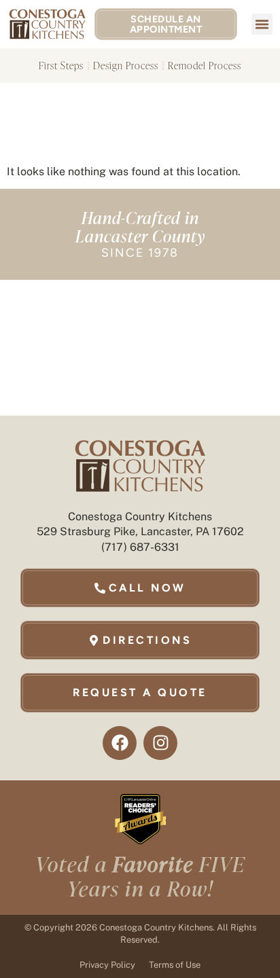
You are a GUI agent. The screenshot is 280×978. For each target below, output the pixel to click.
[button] (262, 24)
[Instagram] (160, 743)
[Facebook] (120, 743)
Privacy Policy (107, 965)
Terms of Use (174, 965)
